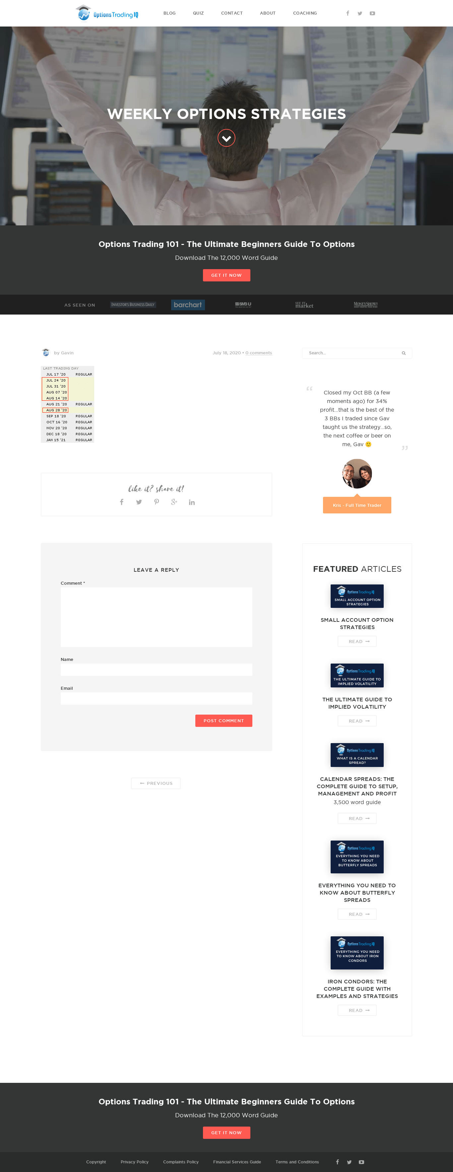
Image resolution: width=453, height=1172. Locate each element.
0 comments (258, 352)
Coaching (305, 13)
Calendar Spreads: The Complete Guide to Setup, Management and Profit (357, 786)
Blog (169, 13)
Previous (159, 783)
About (268, 13)
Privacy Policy (135, 1162)
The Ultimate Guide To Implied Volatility (357, 703)
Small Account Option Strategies (357, 623)
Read (356, 641)
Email (67, 688)
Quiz (198, 13)
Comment (73, 583)
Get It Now (226, 275)
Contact (232, 13)
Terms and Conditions (297, 1162)
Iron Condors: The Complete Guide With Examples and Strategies (357, 988)
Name (67, 659)
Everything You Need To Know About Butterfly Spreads (357, 892)
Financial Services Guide (237, 1162)
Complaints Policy (181, 1162)
